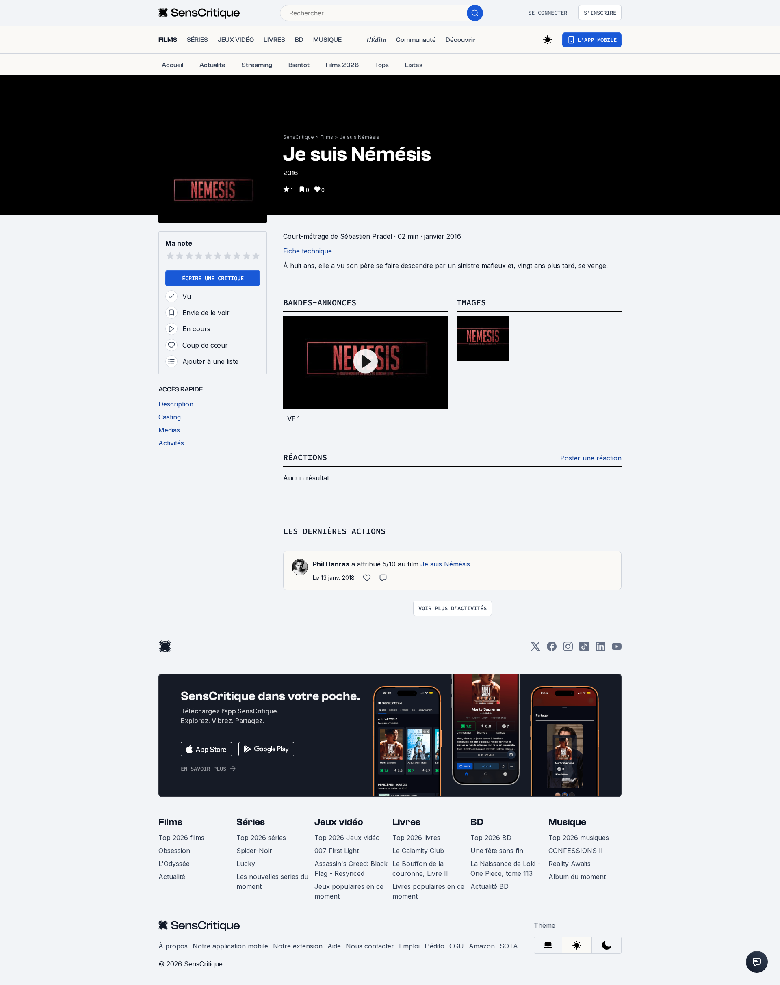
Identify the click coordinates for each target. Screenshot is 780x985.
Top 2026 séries (261, 838)
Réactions (305, 457)
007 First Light (336, 851)
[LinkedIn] (600, 649)
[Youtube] (617, 649)
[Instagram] (568, 649)
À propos (173, 946)
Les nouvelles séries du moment (272, 881)
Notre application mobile (230, 946)
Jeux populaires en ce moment (349, 891)
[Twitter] (535, 649)
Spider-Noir (254, 851)
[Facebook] (552, 649)
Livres (406, 822)
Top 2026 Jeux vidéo (347, 838)
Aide (334, 946)
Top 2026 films (181, 838)
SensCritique (298, 137)
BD (476, 822)
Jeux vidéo (338, 822)
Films (327, 137)
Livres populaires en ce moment (428, 891)
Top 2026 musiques (578, 838)
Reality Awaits (569, 864)
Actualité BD (489, 886)
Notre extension (298, 946)
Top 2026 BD (490, 838)
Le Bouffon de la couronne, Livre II (420, 868)
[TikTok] (584, 649)
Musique (567, 822)
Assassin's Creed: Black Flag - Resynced (351, 868)
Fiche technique (307, 251)
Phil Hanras (331, 564)
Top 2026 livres (416, 838)
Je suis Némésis (359, 137)
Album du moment (577, 877)
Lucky (245, 864)
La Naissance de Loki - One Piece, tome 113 (505, 868)
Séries (250, 822)
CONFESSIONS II (575, 851)
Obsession (174, 851)
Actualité (171, 877)
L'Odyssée (174, 864)
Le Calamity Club (418, 851)
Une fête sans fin (496, 851)
